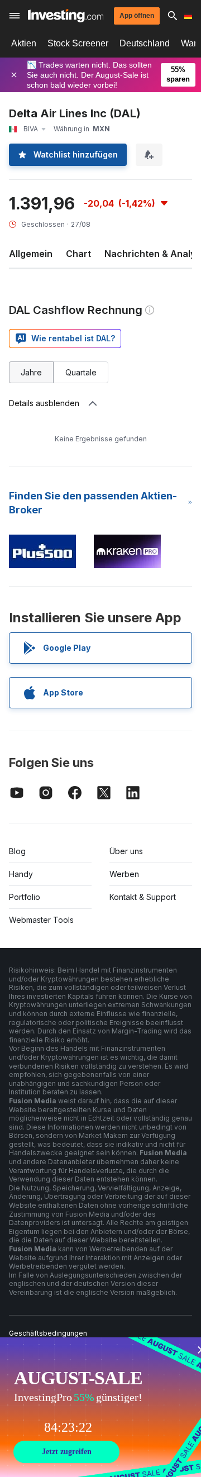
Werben (124, 874)
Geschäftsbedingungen (48, 1333)
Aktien (23, 43)
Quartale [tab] (81, 372)
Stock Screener (77, 43)
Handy (21, 874)
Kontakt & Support (142, 897)
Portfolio (24, 897)
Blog (17, 851)
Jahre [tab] (31, 372)
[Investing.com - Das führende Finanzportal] (65, 15)
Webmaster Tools (41, 920)
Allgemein (30, 253)
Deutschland (144, 43)
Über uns (126, 851)
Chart (78, 253)
